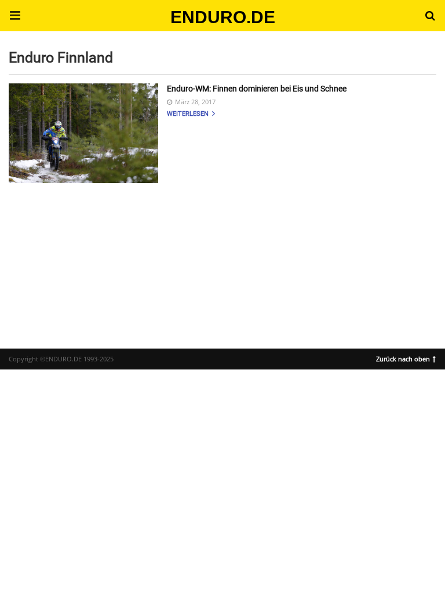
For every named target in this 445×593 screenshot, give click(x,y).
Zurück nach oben (403, 357)
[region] (222, 255)
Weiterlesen (188, 114)
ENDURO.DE (222, 17)
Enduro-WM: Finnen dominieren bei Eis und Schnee (256, 88)
